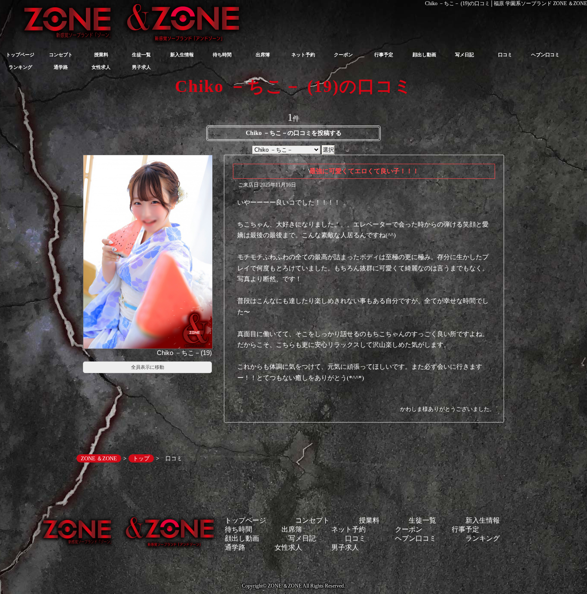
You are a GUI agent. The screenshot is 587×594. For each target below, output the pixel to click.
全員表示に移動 (147, 367)
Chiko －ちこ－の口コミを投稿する (294, 133)
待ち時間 (222, 54)
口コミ (505, 54)
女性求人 (101, 67)
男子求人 (141, 67)
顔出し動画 (424, 54)
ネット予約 (303, 54)
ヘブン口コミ (545, 54)
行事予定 (383, 54)
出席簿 (263, 54)
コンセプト (61, 54)
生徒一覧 (141, 54)
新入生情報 (182, 54)
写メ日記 (464, 54)
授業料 (101, 54)
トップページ (20, 54)
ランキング (20, 67)
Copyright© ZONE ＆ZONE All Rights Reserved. (293, 586)
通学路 (61, 67)
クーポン (343, 54)
